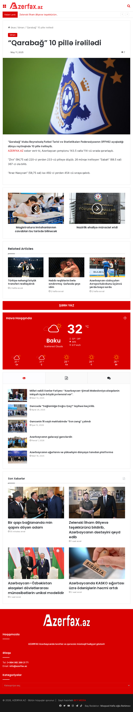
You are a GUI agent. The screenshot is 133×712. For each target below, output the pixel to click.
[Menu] (4, 7)
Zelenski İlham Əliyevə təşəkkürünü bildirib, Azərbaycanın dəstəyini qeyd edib (61, 14)
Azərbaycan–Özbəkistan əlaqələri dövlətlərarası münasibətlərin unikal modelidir (36, 588)
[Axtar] (128, 7)
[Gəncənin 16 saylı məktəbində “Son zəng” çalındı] (17, 426)
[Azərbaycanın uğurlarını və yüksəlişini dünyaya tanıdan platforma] (17, 456)
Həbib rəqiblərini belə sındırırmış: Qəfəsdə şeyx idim (64, 284)
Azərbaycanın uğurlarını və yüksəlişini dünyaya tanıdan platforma (71, 452)
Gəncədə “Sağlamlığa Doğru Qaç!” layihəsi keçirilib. (62, 406)
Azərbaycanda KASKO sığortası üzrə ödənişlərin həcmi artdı (96, 585)
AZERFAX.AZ (15, 150)
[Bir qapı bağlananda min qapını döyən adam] (36, 502)
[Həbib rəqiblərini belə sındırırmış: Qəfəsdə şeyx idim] (66, 267)
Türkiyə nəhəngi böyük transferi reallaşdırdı (22, 282)
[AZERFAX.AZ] (26, 5)
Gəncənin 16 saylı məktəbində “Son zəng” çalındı (60, 421)
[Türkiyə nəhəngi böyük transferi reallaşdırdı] (25, 267)
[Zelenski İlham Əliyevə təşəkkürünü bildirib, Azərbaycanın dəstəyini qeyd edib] (97, 502)
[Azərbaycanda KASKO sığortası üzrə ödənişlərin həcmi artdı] (97, 563)
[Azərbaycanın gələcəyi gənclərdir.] (17, 441)
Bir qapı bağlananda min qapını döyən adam (30, 525)
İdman (21, 27)
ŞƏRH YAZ (66, 305)
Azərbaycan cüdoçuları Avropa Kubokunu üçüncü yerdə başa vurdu (106, 284)
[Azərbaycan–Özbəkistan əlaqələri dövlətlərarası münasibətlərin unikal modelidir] (36, 563)
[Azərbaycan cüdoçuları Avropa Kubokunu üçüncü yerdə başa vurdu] (107, 267)
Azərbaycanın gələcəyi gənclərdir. (51, 437)
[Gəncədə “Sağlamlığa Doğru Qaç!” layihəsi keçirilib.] (17, 410)
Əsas (13, 27)
